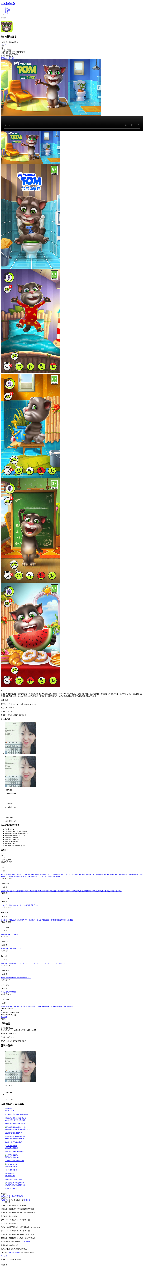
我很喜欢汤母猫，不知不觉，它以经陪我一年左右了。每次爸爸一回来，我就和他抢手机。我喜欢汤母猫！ (37, 1006)
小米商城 (13, 1196)
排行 (6, 12)
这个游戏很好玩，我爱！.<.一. (11, 949)
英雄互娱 (19, 1196)
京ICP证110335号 (14, 1252)
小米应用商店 (5, 1196)
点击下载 (4, 1017)
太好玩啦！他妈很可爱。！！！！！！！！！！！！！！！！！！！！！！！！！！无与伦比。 (34, 963)
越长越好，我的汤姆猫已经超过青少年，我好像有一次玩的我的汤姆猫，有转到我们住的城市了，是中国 (37, 920)
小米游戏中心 (8, 3)
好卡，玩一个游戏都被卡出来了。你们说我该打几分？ (19, 905)
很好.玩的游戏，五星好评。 (10, 934)
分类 (6, 14)
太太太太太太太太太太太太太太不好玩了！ (16, 978)
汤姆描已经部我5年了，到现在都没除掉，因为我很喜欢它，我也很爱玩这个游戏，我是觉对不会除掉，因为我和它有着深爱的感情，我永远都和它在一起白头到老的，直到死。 (61, 891)
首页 (6, 8)
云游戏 (7, 10)
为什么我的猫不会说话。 (9, 992)
